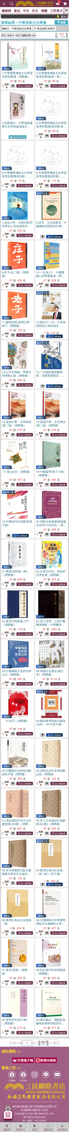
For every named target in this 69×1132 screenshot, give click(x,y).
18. (50, 473)
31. (16, 823)
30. (50, 772)
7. (17, 226)
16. (50, 423)
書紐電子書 (42, 193)
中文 (26, 10)
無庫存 (7, 86)
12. (50, 325)
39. (14, 1021)
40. (50, 1023)
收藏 (34, 1129)
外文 (35, 10)
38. (50, 971)
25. (16, 672)
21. (14, 573)
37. (14, 971)
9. (15, 274)
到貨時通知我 (19, 136)
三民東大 (56, 10)
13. (16, 374)
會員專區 (62, 1129)
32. (50, 822)
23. (15, 623)
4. (51, 126)
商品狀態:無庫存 (45, 28)
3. (17, 126)
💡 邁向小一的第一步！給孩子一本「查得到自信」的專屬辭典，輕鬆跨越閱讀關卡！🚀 (56, 16)
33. (16, 873)
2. (51, 76)
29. (16, 772)
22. (50, 573)
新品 (17, 10)
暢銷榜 (6, 10)
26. (50, 672)
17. (17, 472)
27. (17, 721)
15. (16, 423)
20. (51, 525)
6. (51, 176)
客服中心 (20, 1129)
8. (51, 226)
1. (17, 75)
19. (17, 523)
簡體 (44, 10)
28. (50, 722)
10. (50, 275)
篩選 (62, 22)
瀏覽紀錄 (48, 1129)
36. (50, 923)
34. (49, 872)
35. (16, 922)
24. (51, 626)
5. (17, 176)
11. (17, 324)
